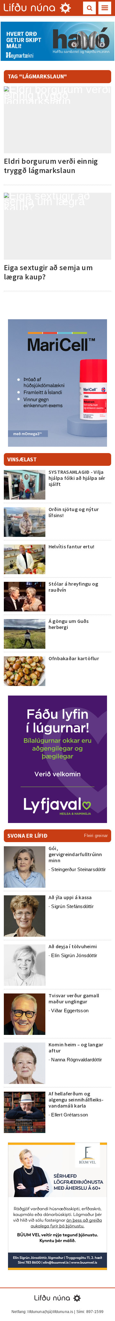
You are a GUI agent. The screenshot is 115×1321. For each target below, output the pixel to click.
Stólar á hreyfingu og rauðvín (73, 587)
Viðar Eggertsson (69, 1010)
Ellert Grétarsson (69, 1114)
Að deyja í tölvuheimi (73, 946)
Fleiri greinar (96, 835)
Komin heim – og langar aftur (76, 1047)
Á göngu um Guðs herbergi (69, 624)
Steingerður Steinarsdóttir (78, 869)
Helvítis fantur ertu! (71, 546)
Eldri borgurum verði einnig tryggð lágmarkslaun (51, 165)
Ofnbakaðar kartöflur (74, 658)
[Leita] (89, 8)
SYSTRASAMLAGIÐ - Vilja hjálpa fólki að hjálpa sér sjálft (77, 478)
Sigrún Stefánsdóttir (72, 906)
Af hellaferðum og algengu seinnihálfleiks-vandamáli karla (76, 1099)
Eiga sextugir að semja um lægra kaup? (48, 272)
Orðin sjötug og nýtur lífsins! (74, 512)
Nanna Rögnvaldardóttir (76, 1059)
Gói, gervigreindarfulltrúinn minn (75, 854)
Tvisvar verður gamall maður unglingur (74, 998)
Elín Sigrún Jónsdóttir (74, 955)
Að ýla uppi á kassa (70, 897)
